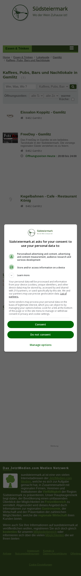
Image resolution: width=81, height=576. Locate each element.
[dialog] (40, 288)
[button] (40, 275)
